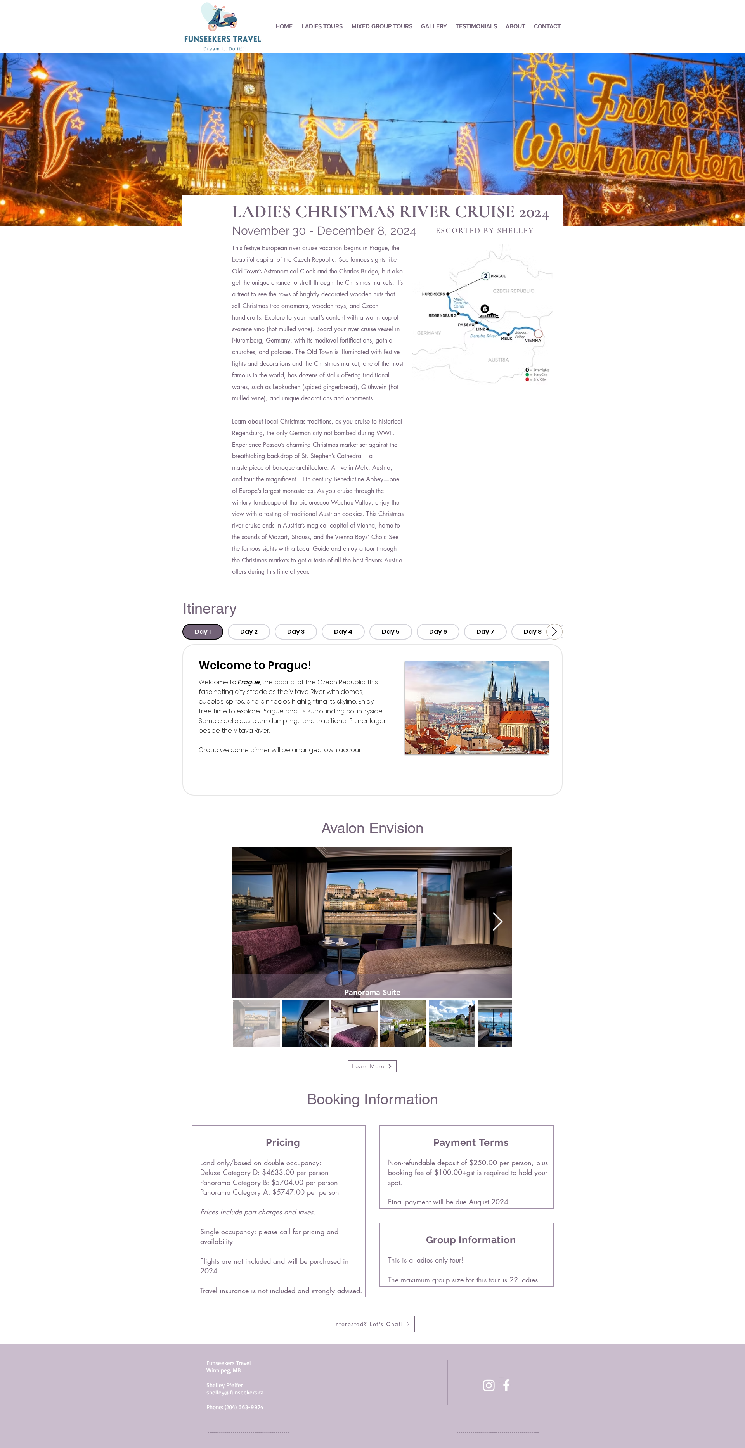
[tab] (202, 632)
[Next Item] (497, 922)
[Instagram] (489, 1385)
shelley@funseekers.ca (234, 1392)
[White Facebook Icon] (506, 1385)
